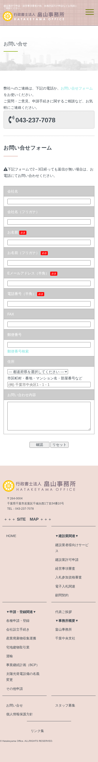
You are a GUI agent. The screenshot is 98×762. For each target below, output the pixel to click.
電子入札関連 (65, 586)
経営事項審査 (65, 568)
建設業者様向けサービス (71, 548)
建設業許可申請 (66, 560)
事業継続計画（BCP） (22, 665)
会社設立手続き (17, 629)
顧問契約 (62, 595)
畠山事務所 (63, 629)
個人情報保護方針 (19, 714)
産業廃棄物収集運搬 (21, 638)
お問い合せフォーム (77, 88)
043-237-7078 (35, 120)
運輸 (9, 656)
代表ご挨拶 (63, 612)
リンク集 (37, 731)
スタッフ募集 (65, 705)
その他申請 (14, 689)
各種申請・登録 (17, 621)
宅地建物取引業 (17, 647)
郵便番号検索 (18, 351)
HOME (11, 536)
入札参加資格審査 (68, 577)
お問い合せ (14, 705)
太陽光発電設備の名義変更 (22, 677)
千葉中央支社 (65, 638)
